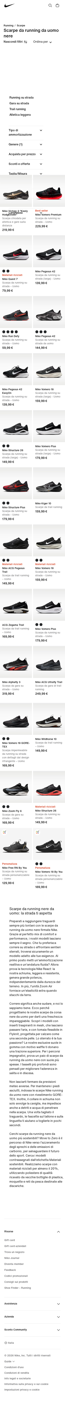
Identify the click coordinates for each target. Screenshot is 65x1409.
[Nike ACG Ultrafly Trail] (49, 662)
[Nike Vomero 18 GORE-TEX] (16, 719)
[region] (32, 158)
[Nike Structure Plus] (16, 483)
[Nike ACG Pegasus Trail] (16, 540)
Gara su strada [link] (19, 103)
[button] (26, 132)
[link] (4, 832)
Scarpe (21, 25)
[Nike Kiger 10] (49, 483)
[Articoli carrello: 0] (57, 5)
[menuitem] (10, 1361)
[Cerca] (50, 5)
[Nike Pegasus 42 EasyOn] (16, 369)
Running (8, 25)
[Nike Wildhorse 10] (49, 719)
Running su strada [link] (21, 97)
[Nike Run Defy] (16, 312)
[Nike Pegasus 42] (49, 251)
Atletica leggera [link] (20, 114)
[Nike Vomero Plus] (49, 426)
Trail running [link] (17, 109)
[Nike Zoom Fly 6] (16, 787)
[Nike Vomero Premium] (49, 191)
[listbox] (42, 42)
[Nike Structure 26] (16, 426)
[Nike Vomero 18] (49, 369)
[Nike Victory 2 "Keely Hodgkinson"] (16, 191)
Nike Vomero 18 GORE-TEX (16, 735)
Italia (11, 1343)
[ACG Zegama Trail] (16, 605)
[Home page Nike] (9, 5)
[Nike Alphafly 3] (16, 662)
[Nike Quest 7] (16, 251)
